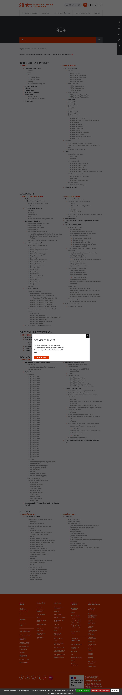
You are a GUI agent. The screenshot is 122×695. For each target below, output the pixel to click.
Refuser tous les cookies (101, 690)
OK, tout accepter (83, 690)
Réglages (115, 690)
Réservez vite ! (41, 357)
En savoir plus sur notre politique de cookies (61, 693)
